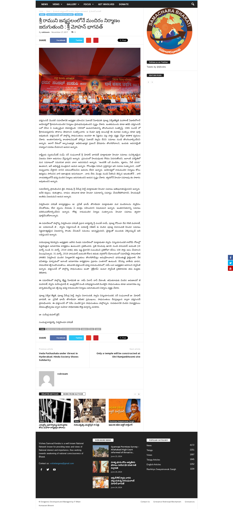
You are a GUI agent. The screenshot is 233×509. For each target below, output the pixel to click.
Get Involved (106, 4)
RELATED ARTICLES (50, 394)
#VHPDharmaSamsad (70, 329)
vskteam (45, 32)
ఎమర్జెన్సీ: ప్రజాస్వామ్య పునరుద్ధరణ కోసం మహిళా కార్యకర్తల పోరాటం (53, 426)
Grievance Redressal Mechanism (167, 501)
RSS (91, 329)
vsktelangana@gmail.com (62, 463)
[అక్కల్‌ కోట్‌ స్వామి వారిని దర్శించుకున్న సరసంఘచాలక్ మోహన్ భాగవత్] (101, 482)
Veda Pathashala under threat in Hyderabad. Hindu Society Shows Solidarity (58, 356)
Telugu (79, 14)
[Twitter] (48, 470)
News (44, 4)
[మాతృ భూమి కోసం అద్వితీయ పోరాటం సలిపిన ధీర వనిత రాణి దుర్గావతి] (101, 467)
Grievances (189, 501)
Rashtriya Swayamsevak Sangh (60, 14)
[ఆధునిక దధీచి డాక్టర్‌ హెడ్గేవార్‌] (124, 411)
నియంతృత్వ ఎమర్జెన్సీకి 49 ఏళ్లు (86, 424)
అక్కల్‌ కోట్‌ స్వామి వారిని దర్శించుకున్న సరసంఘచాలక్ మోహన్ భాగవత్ (122, 480)
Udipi (98, 329)
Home (41, 11)
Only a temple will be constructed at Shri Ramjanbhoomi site (118, 355)
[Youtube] (55, 470)
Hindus (85, 329)
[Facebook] (42, 470)
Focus (87, 4)
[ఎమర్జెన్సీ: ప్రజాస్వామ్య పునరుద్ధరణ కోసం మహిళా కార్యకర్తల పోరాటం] (55, 411)
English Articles (154, 464)
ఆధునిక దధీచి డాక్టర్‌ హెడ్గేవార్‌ (121, 424)
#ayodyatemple (53, 329)
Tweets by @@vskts (156, 67)
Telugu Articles (153, 460)
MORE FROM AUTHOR (73, 394)
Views (56, 4)
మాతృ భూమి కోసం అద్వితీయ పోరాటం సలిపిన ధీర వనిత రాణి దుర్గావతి (123, 465)
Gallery (71, 4)
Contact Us (145, 501)
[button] (192, 4)
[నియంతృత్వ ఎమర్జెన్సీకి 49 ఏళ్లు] (90, 411)
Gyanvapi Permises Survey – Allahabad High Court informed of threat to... (125, 449)
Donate (124, 4)
